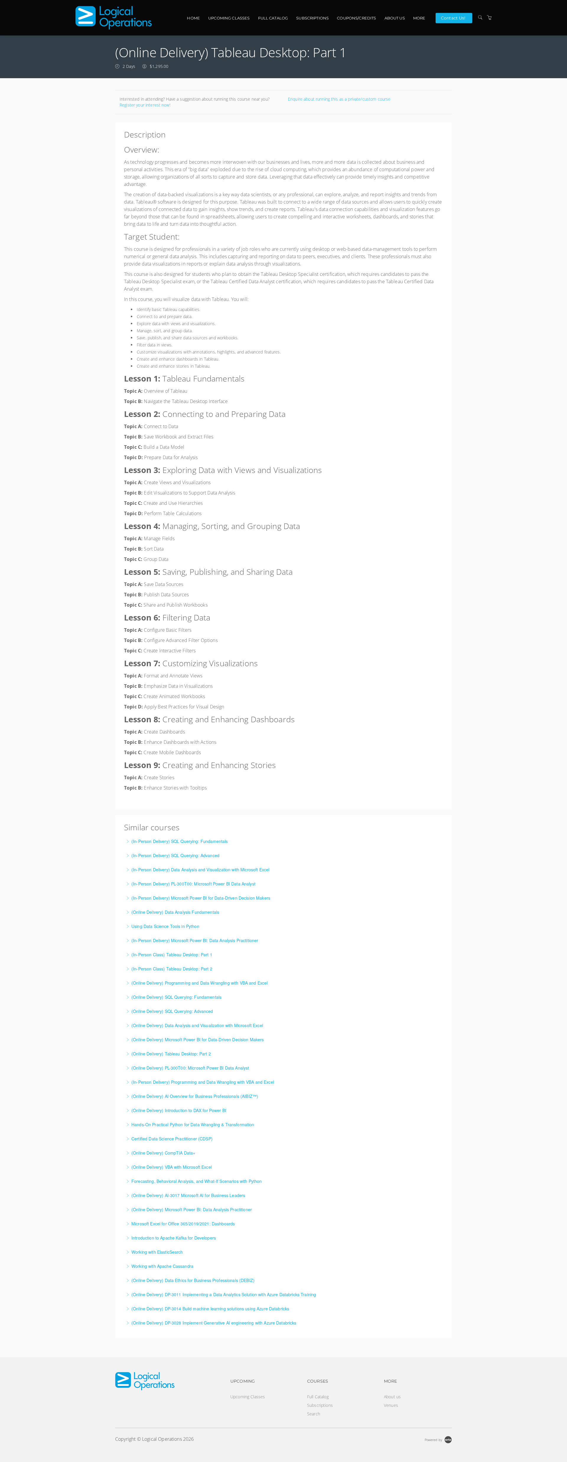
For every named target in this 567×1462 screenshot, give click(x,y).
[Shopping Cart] (489, 17)
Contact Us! (453, 17)
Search (313, 1414)
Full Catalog (273, 18)
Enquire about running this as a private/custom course (339, 99)
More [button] (419, 18)
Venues (391, 1405)
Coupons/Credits (356, 18)
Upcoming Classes (229, 18)
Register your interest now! (145, 105)
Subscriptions (312, 18)
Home (193, 18)
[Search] (480, 17)
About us (394, 18)
